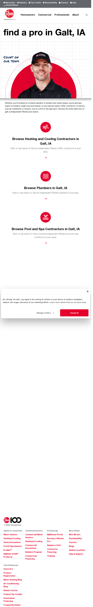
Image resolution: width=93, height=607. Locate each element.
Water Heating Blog (13, 579)
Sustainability (51, 3)
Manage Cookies (44, 313)
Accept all (74, 313)
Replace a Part (54, 545)
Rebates (23, 3)
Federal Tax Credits (13, 594)
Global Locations (77, 550)
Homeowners (28, 14)
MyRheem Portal (55, 534)
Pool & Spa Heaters (13, 546)
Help (74, 3)
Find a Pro (8, 569)
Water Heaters (10, 534)
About (75, 14)
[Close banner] (87, 291)
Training (51, 556)
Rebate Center (11, 590)
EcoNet (8, 550)
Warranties (10, 3)
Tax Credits (36, 3)
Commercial (44, 14)
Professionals (61, 14)
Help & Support (76, 554)
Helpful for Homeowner (13, 531)
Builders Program (33, 552)
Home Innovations (12, 542)
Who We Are (74, 534)
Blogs (71, 546)
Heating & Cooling (12, 538)
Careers (64, 3)
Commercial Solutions (34, 531)
